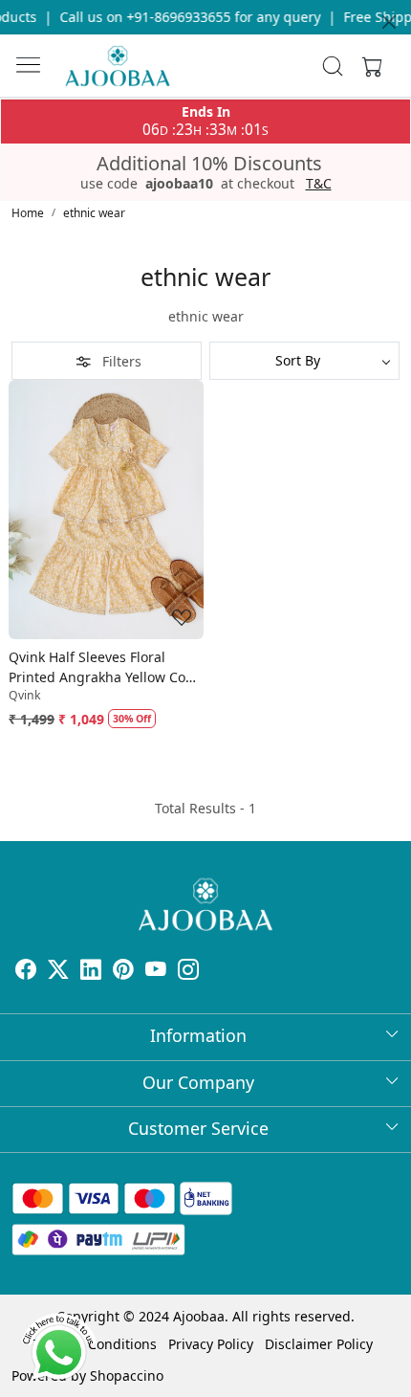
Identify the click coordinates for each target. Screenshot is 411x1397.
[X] (58, 972)
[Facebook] (25, 972)
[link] (333, 66)
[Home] (117, 66)
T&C (319, 183)
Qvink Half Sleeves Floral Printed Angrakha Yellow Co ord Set (97, 667)
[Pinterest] (123, 972)
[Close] (389, 22)
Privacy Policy (210, 1344)
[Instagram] (188, 972)
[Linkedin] (90, 972)
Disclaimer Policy (319, 1344)
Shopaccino (126, 1375)
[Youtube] (155, 972)
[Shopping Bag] (368, 66)
